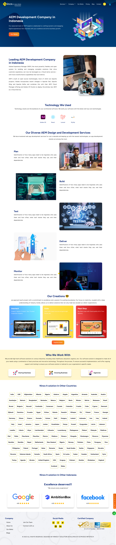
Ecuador (30, 412)
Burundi (29, 406)
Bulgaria (20, 406)
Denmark (104, 406)
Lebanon (102, 424)
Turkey (14, 460)
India (12, 394)
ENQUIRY (114, 501)
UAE (19, 394)
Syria (104, 454)
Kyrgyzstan (83, 424)
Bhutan (78, 400)
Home (8, 522)
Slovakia (101, 448)
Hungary (64, 418)
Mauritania (25, 436)
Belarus (53, 400)
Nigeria (62, 442)
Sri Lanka (66, 454)
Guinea (47, 418)
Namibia (11, 442)
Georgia (105, 412)
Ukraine (32, 460)
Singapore (90, 448)
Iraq (97, 418)
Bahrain (22, 400)
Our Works (80, 4)
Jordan (45, 424)
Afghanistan (28, 394)
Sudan (75, 454)
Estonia (55, 412)
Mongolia (73, 436)
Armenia (84, 394)
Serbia (81, 448)
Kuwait (73, 424)
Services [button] (62, 4)
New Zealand (51, 442)
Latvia (93, 424)
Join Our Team (27, 522)
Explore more (58, 342)
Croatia (78, 406)
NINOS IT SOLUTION (60, 537)
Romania (52, 448)
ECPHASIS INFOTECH (86, 537)
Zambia (81, 460)
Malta (16, 436)
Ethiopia (73, 412)
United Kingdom (43, 460)
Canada (59, 406)
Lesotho (12, 430)
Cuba (87, 406)
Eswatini (64, 412)
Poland (25, 448)
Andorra (56, 394)
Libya (29, 430)
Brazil (105, 400)
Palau (89, 442)
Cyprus (94, 406)
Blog (93, 4)
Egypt (39, 412)
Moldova (54, 436)
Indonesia (82, 418)
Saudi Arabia (71, 448)
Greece (29, 418)
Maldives (103, 430)
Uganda (23, 460)
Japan (37, 424)
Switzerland (95, 454)
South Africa (48, 454)
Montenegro (84, 436)
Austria (103, 394)
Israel (20, 424)
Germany (12, 418)
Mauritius (36, 436)
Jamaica (28, 424)
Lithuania (51, 430)
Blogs (8, 533)
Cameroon (49, 406)
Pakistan (80, 442)
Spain (57, 454)
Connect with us (28, 526)
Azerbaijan (12, 400)
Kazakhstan (55, 424)
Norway (71, 442)
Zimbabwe (91, 460)
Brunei (11, 406)
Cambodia (38, 406)
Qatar (43, 448)
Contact (99, 4)
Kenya (65, 424)
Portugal (35, 448)
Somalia (37, 454)
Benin (70, 400)
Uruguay (62, 460)
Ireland (104, 418)
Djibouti (10, 412)
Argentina (74, 394)
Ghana (21, 418)
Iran (91, 418)
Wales (63, 466)
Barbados (44, 400)
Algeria (47, 394)
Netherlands (39, 442)
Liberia (21, 430)
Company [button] (71, 4)
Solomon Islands (25, 454)
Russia (61, 448)
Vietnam (72, 460)
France (96, 412)
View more (23, 335)
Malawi (84, 430)
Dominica (20, 412)
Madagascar (74, 430)
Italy (12, 424)
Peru (106, 442)
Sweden (84, 454)
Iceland (73, 418)
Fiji (81, 412)
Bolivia (87, 400)
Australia (94, 394)
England (101, 460)
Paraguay (97, 442)
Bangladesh (33, 400)
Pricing (88, 4)
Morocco (95, 436)
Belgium (62, 400)
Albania (38, 394)
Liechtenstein (39, 430)
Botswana (96, 400)
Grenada (39, 418)
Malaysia (94, 430)
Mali (9, 436)
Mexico (45, 436)
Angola (65, 394)
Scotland (54, 466)
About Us (9, 526)
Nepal (29, 442)
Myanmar (105, 436)
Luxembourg (62, 430)
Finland (88, 412)
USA (54, 460)
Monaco (64, 436)
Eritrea (46, 412)
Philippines (16, 448)
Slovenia (13, 454)
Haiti (55, 418)
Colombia (69, 406)
